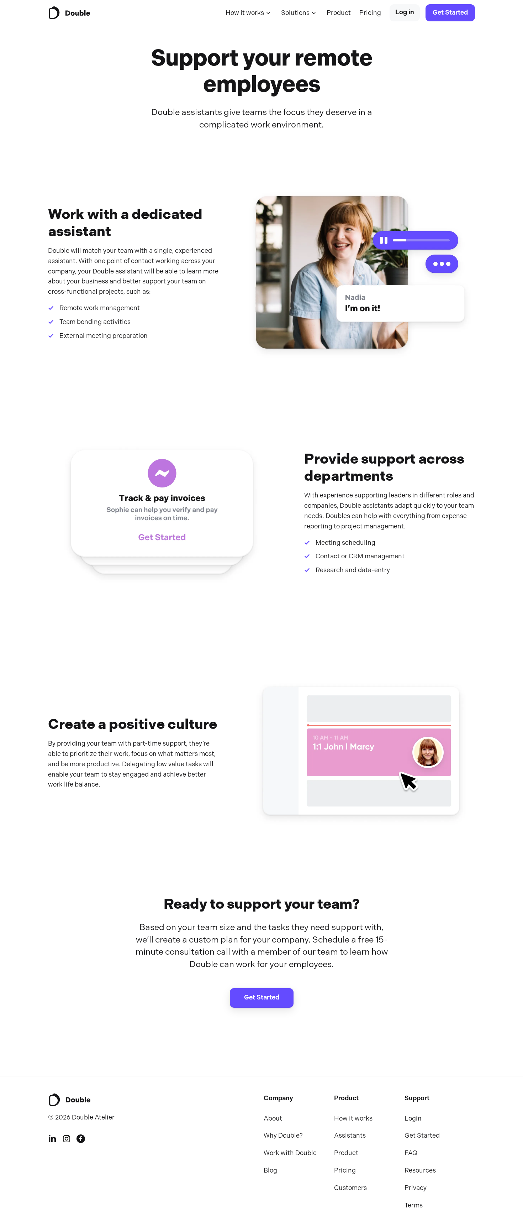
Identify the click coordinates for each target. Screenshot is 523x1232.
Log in (404, 12)
